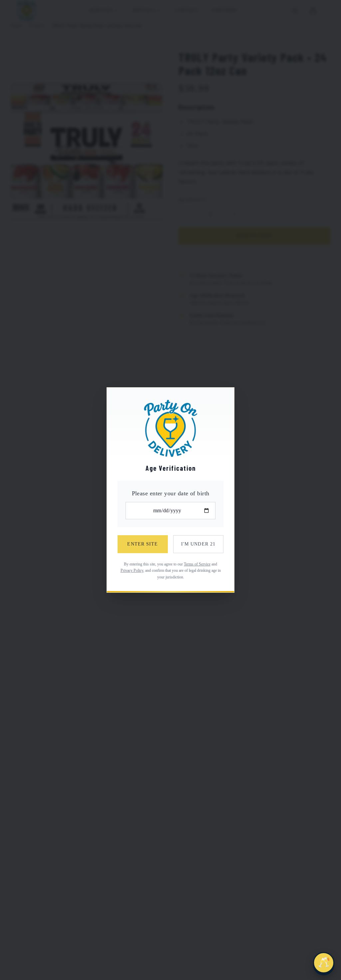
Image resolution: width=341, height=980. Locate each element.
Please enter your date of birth (170, 493)
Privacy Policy (132, 570)
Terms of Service (197, 564)
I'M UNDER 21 (198, 544)
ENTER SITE (142, 544)
